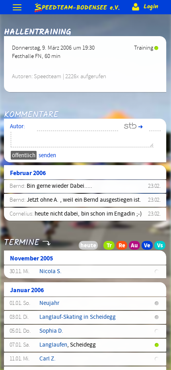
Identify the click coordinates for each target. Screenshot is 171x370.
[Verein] (149, 247)
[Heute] (98, 247)
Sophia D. (51, 331)
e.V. (80, 6)
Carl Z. (47, 359)
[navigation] (18, 8)
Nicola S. (50, 272)
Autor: (17, 127)
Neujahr (49, 303)
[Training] (111, 247)
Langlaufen (53, 345)
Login (149, 7)
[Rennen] (124, 247)
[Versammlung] (162, 247)
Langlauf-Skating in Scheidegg (77, 317)
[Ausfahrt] (137, 247)
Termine (21, 242)
